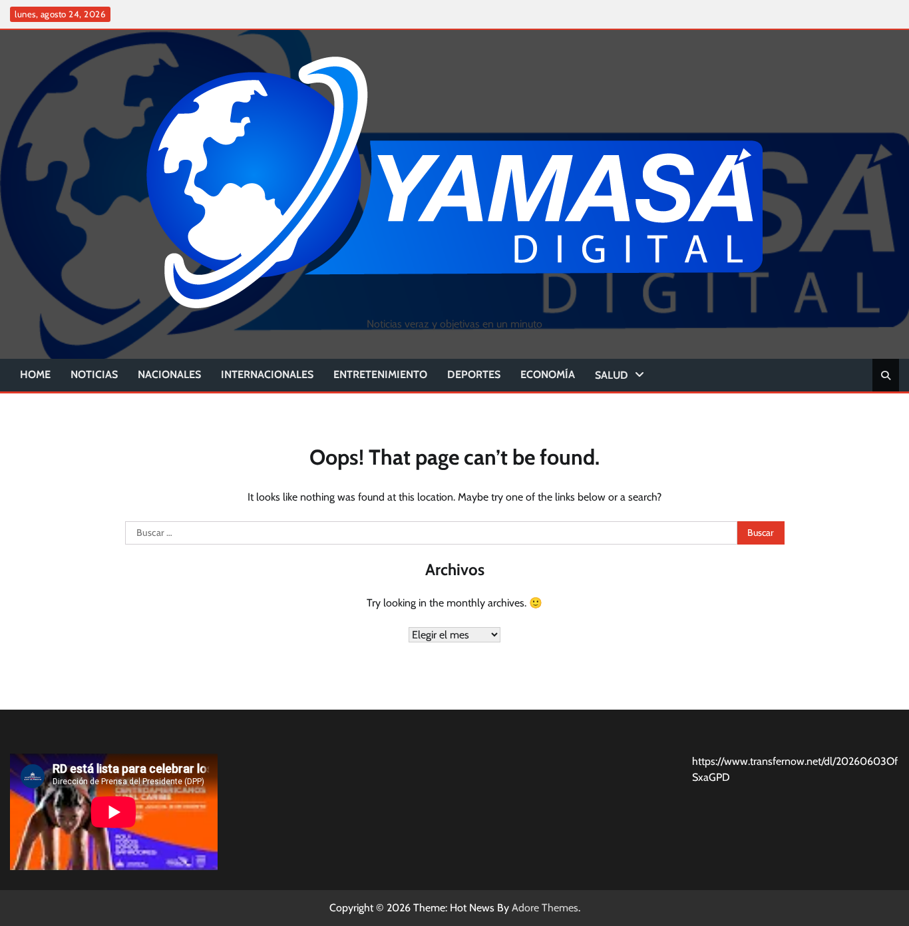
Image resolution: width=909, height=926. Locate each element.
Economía (547, 374)
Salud (611, 375)
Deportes (473, 374)
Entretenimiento (380, 374)
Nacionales (169, 374)
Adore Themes (545, 907)
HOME (35, 374)
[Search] (886, 375)
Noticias (94, 374)
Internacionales (267, 374)
